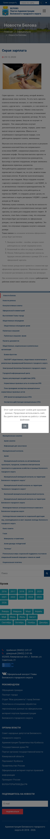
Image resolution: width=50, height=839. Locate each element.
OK (25, 426)
